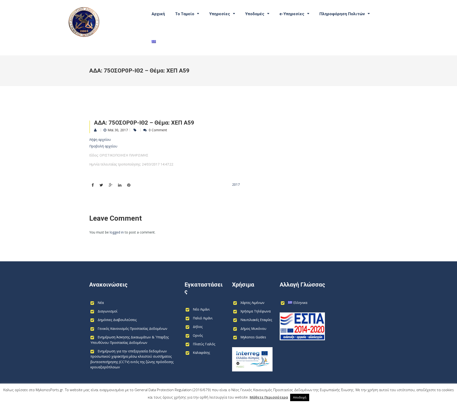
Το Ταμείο (184, 13)
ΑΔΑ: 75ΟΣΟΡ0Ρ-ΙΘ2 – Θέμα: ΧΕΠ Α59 (144, 122)
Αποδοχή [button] (299, 397)
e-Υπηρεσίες (291, 13)
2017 (236, 184)
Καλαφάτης (201, 352)
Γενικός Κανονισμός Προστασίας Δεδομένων (132, 328)
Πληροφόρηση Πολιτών (342, 13)
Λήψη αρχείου (100, 139)
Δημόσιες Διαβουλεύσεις (117, 319)
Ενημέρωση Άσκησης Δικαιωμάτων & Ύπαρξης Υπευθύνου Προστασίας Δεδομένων (129, 340)
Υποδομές (254, 13)
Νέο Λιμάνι (201, 309)
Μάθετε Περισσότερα (269, 397)
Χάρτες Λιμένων (252, 302)
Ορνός (198, 335)
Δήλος (198, 326)
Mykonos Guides (253, 337)
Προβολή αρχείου (103, 146)
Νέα (101, 302)
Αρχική (158, 13)
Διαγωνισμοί (107, 311)
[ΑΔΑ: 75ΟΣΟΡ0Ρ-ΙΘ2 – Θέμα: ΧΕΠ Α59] (92, 185)
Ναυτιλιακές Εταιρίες (256, 319)
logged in (117, 232)
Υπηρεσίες (219, 13)
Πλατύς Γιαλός (204, 344)
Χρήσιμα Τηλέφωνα (255, 311)
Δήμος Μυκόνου (253, 328)
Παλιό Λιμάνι (203, 318)
